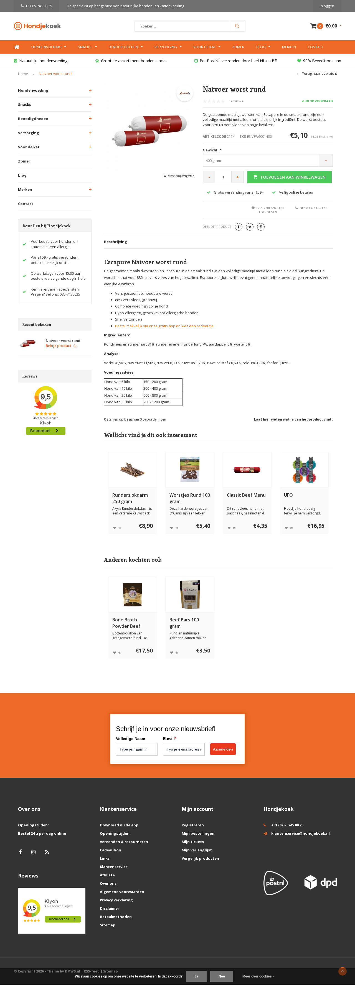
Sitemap (107, 925)
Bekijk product (58, 345)
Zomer (238, 46)
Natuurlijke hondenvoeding (43, 60)
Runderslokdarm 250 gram (130, 498)
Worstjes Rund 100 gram (189, 498)
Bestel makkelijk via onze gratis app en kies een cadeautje (164, 325)
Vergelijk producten (200, 858)
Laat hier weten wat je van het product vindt (293, 419)
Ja (196, 976)
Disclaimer (109, 908)
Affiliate (107, 875)
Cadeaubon (110, 850)
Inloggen (327, 5)
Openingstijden (115, 833)
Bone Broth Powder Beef (126, 623)
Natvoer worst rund (55, 73)
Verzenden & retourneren (124, 841)
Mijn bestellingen (198, 833)
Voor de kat (204, 46)
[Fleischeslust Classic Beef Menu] (247, 470)
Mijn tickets (193, 841)
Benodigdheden (123, 46)
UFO (288, 495)
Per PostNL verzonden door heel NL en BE (238, 60)
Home (16, 47)
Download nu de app (119, 825)
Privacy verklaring (116, 900)
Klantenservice (114, 866)
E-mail (169, 738)
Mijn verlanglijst (197, 850)
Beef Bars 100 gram (184, 623)
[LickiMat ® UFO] (304, 470)
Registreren (193, 825)
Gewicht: (212, 150)
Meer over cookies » (258, 976)
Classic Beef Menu (246, 495)
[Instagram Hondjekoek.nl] (33, 852)
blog (22, 175)
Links (105, 858)
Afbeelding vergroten (181, 176)
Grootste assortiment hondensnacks (134, 60)
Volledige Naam (130, 738)
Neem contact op (314, 208)
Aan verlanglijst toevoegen (270, 210)
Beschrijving (115, 241)
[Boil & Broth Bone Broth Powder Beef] (132, 594)
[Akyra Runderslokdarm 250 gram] (132, 470)
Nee (222, 976)
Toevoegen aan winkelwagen (293, 177)
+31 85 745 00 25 (39, 5)
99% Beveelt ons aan (322, 60)
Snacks (85, 46)
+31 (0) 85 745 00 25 (287, 825)
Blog (261, 46)
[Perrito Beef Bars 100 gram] (190, 594)
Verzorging (165, 46)
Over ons (108, 883)
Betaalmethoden (116, 916)
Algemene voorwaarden (122, 891)
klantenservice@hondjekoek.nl (300, 833)
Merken (289, 46)
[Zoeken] (237, 26)
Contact (316, 46)
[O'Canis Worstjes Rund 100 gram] (190, 470)
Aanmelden (223, 749)
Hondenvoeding (46, 46)
